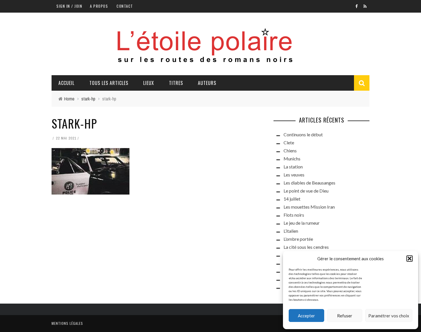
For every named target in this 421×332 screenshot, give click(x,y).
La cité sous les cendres (306, 247)
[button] (409, 258)
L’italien (291, 231)
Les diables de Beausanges (309, 182)
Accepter (306, 315)
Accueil (66, 82)
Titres (176, 82)
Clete (289, 142)
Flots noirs (294, 215)
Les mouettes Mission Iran (309, 206)
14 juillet (292, 198)
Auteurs (207, 82)
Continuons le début (303, 134)
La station (293, 166)
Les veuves (294, 174)
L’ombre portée (298, 239)
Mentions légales (67, 323)
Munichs (292, 158)
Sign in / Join (69, 6)
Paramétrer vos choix (388, 315)
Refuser (344, 315)
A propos (99, 6)
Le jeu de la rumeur (302, 223)
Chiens (290, 150)
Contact (125, 6)
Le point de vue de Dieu (306, 190)
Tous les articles (108, 82)
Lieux (148, 82)
